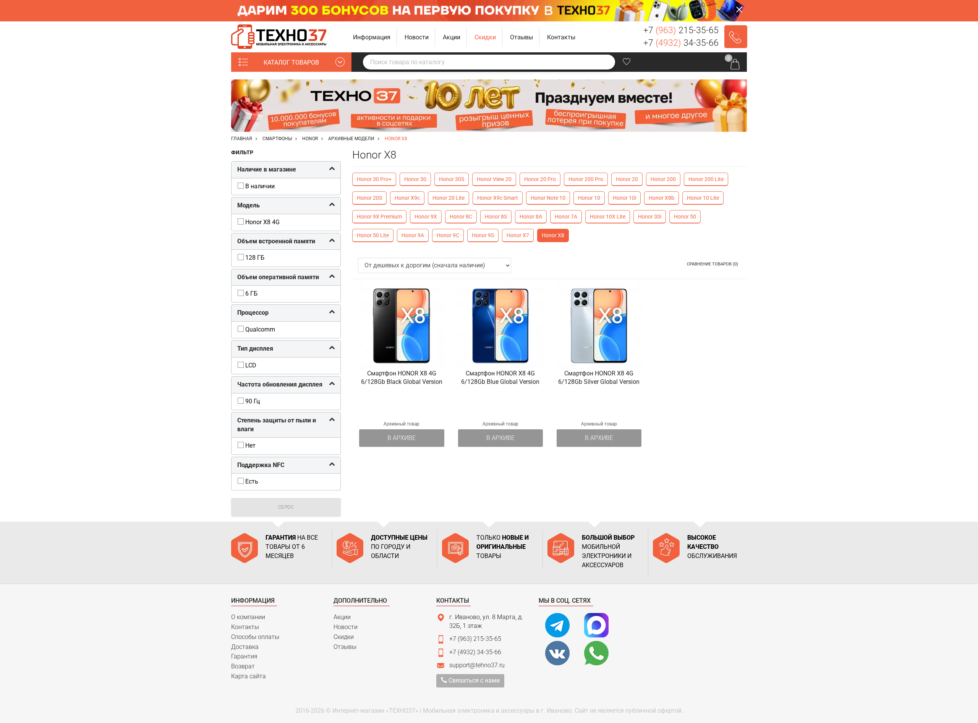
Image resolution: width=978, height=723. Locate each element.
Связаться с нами (473, 680)
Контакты (245, 627)
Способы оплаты (255, 637)
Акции (342, 617)
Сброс (286, 507)
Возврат (243, 666)
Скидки (344, 637)
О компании (248, 617)
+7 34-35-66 (681, 43)
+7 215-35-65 (681, 30)
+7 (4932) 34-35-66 (475, 652)
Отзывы (345, 646)
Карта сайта (248, 676)
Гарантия (244, 656)
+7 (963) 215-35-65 (475, 638)
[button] (372, 37)
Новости (346, 627)
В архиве (401, 438)
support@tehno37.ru (477, 665)
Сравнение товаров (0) (712, 264)
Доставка (245, 646)
